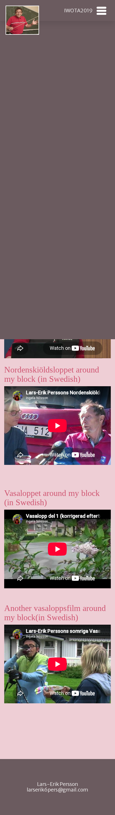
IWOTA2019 (78, 10)
